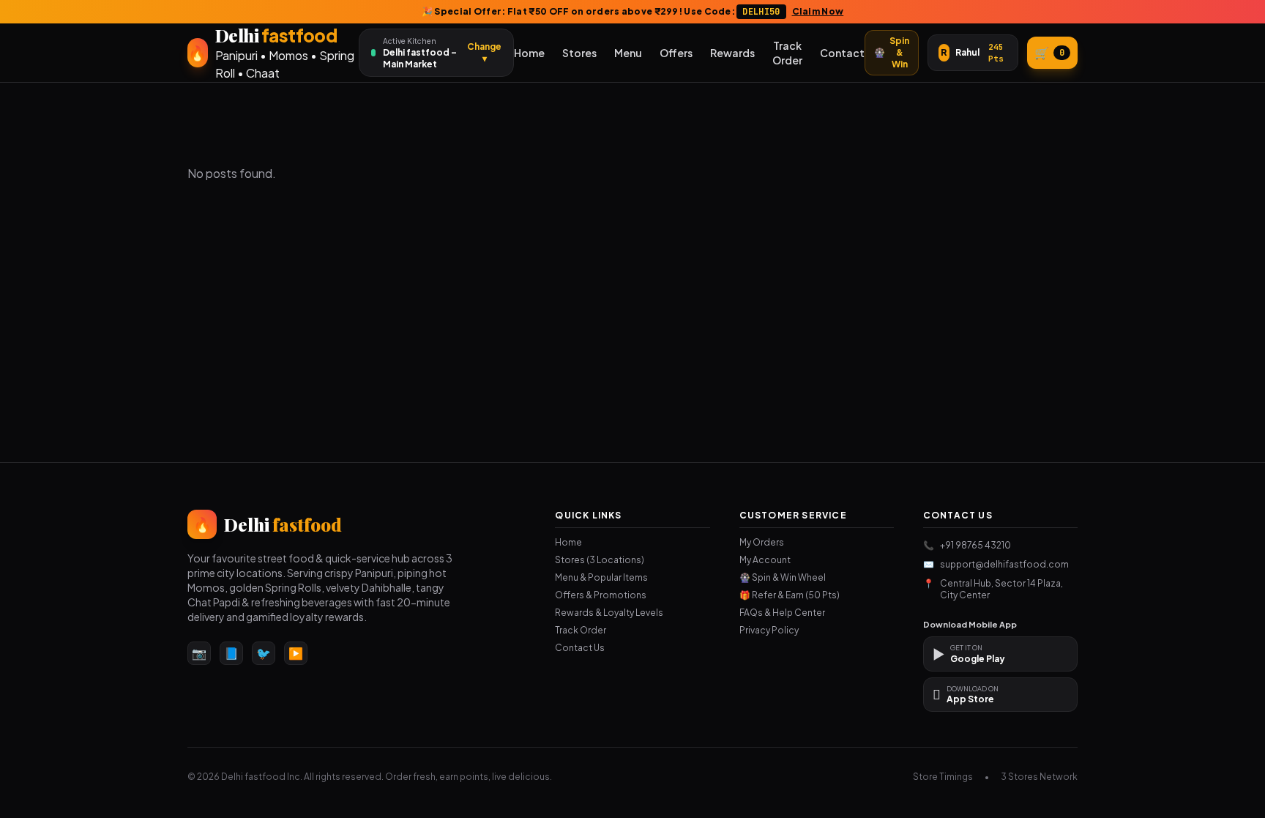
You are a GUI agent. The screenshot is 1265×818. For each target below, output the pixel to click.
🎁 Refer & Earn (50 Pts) (789, 595)
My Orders (761, 542)
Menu (628, 52)
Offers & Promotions (600, 595)
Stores (579, 52)
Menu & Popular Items (601, 577)
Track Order (787, 53)
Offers (676, 52)
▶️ (295, 653)
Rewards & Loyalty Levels (609, 612)
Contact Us (580, 647)
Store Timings (943, 776)
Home (529, 52)
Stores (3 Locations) (599, 559)
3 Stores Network (1039, 776)
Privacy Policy (769, 630)
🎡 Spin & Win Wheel (782, 577)
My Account (765, 559)
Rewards (732, 52)
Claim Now (818, 11)
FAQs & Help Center (782, 612)
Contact (842, 52)
